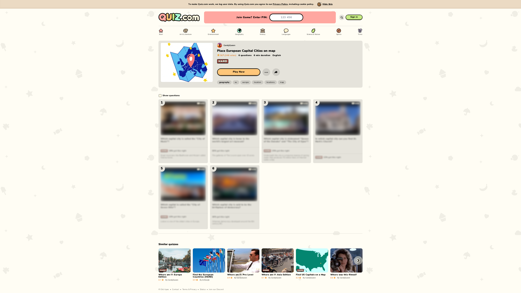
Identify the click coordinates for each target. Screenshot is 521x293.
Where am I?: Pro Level (240, 275)
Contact (175, 289)
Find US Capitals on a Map (310, 275)
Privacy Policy (280, 4)
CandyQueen (229, 45)
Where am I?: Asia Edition (276, 275)
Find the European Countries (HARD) (203, 276)
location (257, 82)
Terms (185, 289)
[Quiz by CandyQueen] (219, 45)
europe (245, 82)
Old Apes (165, 289)
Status (203, 289)
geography (224, 82)
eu (236, 82)
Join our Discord (216, 289)
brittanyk (204, 280)
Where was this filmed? (343, 275)
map (282, 82)
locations (271, 82)
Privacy (193, 289)
